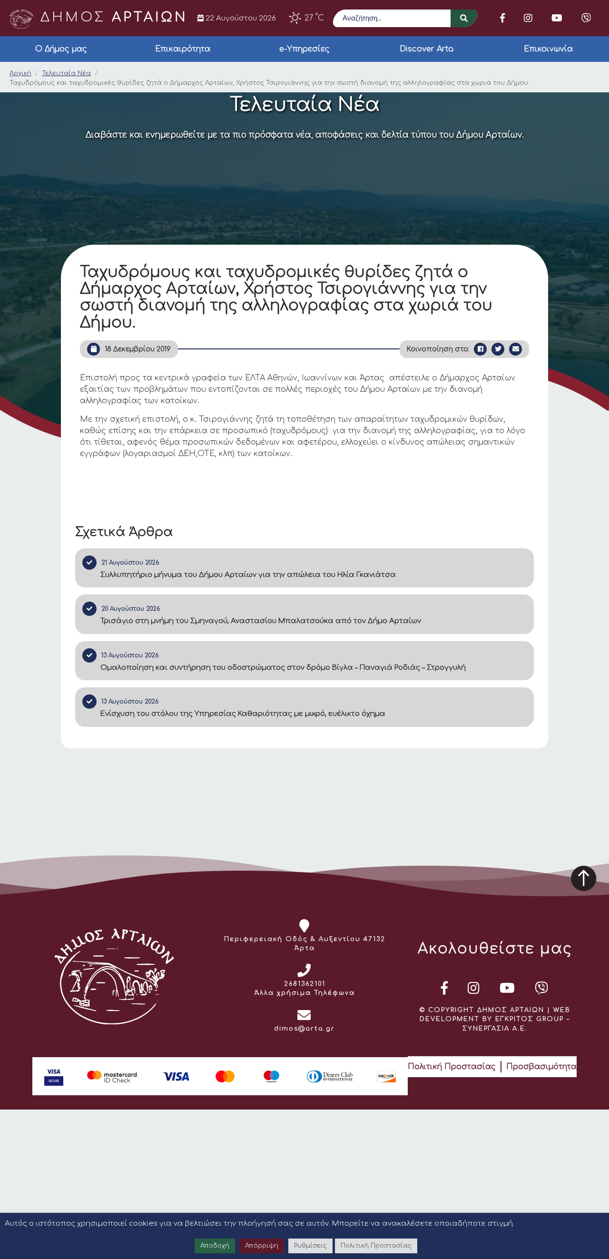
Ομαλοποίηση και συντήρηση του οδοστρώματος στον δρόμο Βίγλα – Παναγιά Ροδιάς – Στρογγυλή (283, 668)
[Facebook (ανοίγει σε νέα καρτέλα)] (502, 18)
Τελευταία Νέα (66, 73)
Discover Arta (426, 49)
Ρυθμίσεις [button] (310, 1245)
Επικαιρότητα (182, 49)
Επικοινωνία (548, 49)
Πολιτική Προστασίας (452, 1066)
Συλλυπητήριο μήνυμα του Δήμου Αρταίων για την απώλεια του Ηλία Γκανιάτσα (248, 575)
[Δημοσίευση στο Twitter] (497, 349)
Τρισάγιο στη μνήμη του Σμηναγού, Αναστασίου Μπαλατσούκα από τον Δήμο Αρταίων (260, 621)
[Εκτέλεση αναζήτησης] (464, 18)
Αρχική (20, 73)
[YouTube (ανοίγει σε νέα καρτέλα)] (557, 18)
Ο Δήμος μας (61, 49)
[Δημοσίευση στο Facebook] (480, 349)
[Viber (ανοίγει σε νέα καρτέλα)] (586, 18)
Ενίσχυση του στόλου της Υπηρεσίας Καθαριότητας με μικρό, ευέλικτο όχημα (242, 714)
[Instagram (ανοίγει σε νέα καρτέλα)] (528, 18)
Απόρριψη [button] (261, 1245)
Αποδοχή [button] (214, 1245)
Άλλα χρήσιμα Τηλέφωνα (305, 993)
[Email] (515, 349)
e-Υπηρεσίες (304, 49)
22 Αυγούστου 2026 (240, 18)
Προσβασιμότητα (541, 1066)
